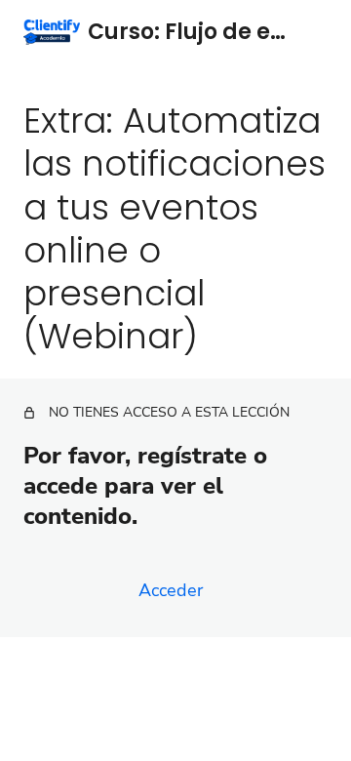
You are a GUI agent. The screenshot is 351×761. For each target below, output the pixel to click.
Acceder (170, 590)
